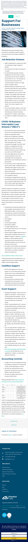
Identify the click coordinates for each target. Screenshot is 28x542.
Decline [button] (17, 16)
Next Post (14, 425)
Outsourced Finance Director (9, 505)
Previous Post (14, 421)
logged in (10, 435)
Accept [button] (11, 16)
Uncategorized (5, 29)
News (22, 28)
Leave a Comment (6, 28)
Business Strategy (16, 28)
